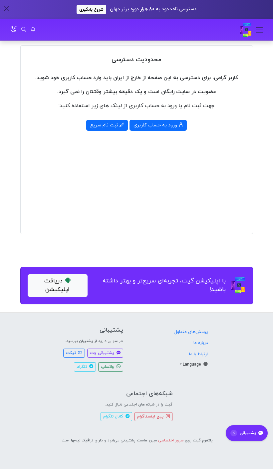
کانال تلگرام (113, 416)
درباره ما (200, 343)
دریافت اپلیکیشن (57, 285)
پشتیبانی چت (102, 353)
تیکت (71, 353)
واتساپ (108, 367)
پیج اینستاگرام (151, 416)
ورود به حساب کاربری (156, 125)
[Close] (6, 8)
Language (192, 365)
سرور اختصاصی (170, 440)
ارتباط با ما (198, 354)
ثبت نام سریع (105, 125)
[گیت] (245, 29)
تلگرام (82, 367)
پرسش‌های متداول (191, 332)
